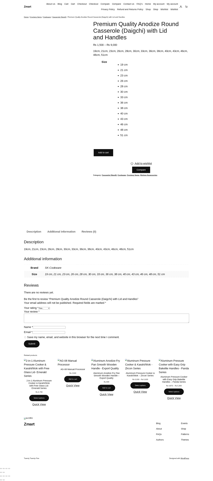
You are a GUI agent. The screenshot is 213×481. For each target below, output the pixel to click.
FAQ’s (140, 4)
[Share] (6, 468)
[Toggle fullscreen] (4, 468)
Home (148, 4)
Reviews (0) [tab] (89, 231)
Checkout (82, 4)
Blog (60, 4)
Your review (32, 311)
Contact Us (128, 4)
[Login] (181, 7)
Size (104, 61)
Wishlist (164, 9)
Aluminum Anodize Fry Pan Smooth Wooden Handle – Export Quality (106, 375)
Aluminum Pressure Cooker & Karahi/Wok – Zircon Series (140, 374)
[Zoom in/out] (1, 468)
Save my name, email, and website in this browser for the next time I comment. (73, 337)
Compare (105, 4)
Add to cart (103, 152)
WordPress (185, 458)
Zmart (27, 6)
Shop (148, 9)
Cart (66, 4)
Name (28, 327)
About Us (50, 4)
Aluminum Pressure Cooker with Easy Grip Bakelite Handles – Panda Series (173, 379)
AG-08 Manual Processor (73, 369)
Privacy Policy (108, 9)
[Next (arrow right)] (4, 472)
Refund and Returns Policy (130, 9)
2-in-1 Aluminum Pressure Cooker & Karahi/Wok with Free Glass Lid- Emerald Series (39, 384)
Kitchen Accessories (148, 175)
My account (158, 4)
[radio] (142, 64)
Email (28, 332)
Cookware (47, 17)
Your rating (31, 307)
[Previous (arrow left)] (1, 472)
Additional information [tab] (61, 231)
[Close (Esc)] (9, 468)
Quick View (39, 404)
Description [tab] (34, 231)
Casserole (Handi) (59, 17)
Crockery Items (36, 17)
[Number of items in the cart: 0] (186, 7)
